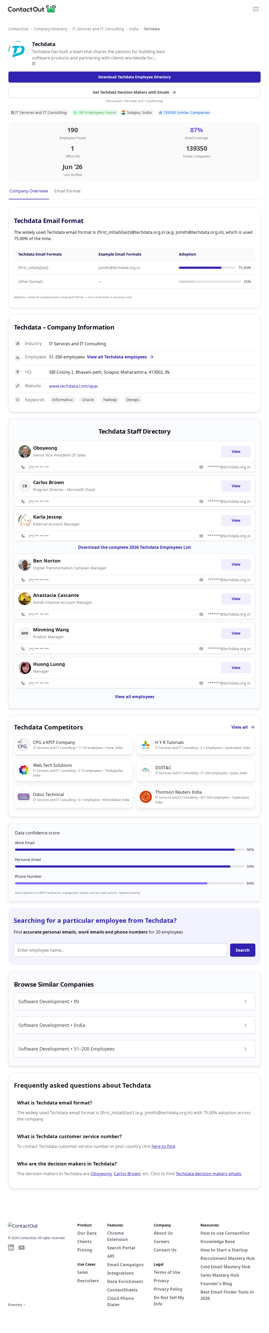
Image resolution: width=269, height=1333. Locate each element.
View (236, 451)
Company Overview (28, 191)
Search (243, 950)
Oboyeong (101, 1174)
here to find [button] (163, 1146)
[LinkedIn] (33, 63)
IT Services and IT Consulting (98, 28)
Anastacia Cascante (56, 595)
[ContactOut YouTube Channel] (21, 1272)
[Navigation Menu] (256, 8)
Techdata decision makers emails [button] (208, 1174)
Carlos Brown (127, 1174)
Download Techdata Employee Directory (134, 76)
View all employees (134, 697)
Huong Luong (49, 664)
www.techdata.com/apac (74, 386)
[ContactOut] (33, 9)
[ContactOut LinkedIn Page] (11, 1272)
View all (239, 727)
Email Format (67, 191)
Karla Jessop (47, 516)
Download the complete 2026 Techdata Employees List (134, 547)
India (133, 28)
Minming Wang (51, 629)
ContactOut (18, 28)
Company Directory (50, 28)
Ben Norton (47, 560)
